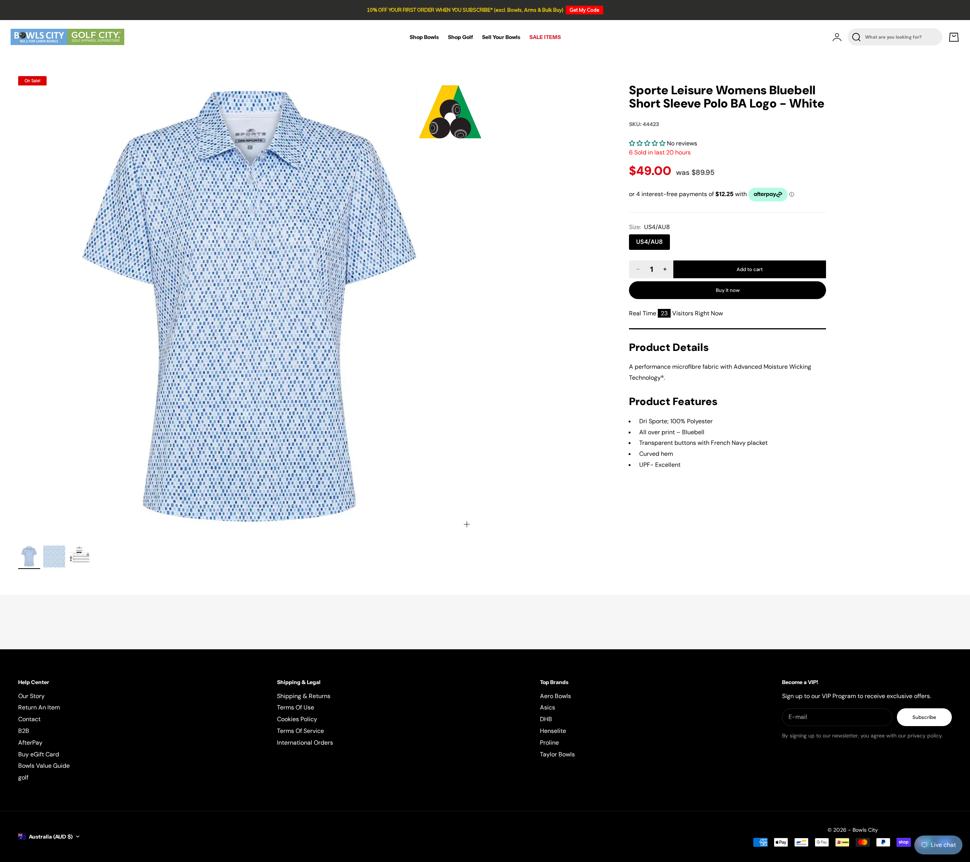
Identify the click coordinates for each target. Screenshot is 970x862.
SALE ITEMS (545, 37)
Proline (549, 743)
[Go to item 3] (79, 556)
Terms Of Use (295, 707)
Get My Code (584, 10)
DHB (546, 719)
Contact (29, 719)
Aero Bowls (555, 696)
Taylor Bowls (557, 754)
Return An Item (39, 707)
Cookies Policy (297, 719)
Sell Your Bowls (501, 37)
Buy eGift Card (38, 754)
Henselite (553, 731)
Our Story (31, 696)
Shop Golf (460, 37)
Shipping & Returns (303, 696)
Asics (547, 707)
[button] (648, 143)
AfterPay (30, 743)
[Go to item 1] (29, 556)
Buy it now (728, 290)
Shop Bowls (424, 37)
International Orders (305, 743)
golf (23, 777)
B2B (23, 731)
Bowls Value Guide (44, 766)
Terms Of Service (300, 731)
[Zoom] (466, 524)
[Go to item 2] (54, 556)
